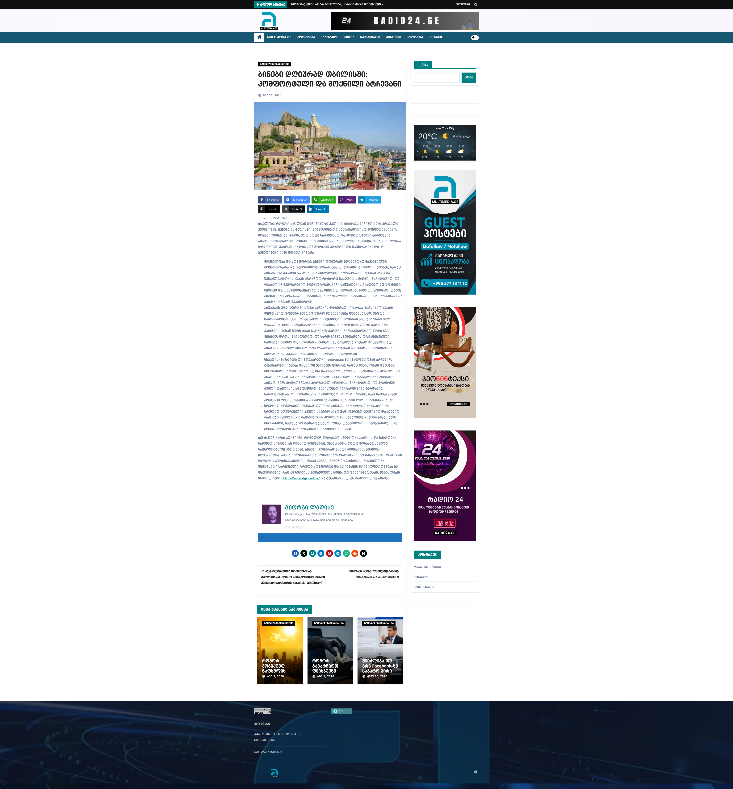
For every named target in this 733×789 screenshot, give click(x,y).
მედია (349, 37)
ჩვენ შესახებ (424, 587)
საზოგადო (330, 37)
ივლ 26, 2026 (377, 676)
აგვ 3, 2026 (275, 676)
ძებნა (422, 64)
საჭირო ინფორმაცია (274, 64)
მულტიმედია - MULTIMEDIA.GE (278, 734)
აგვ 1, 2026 (325, 676)
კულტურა (415, 37)
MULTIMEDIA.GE (279, 37)
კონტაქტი (421, 577)
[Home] (259, 37)
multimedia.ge (294, 527)
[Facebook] (262, 537)
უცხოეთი (393, 37)
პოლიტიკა (306, 37)
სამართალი (370, 37)
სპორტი (435, 37)
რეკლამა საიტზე (427, 567)
